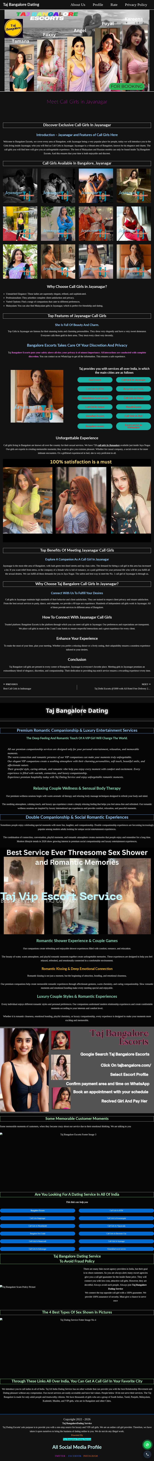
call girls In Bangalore (109, 445)
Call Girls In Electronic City (116, 1234)
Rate (114, 5)
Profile (98, 5)
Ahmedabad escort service (116, 1249)
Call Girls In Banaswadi (37, 1241)
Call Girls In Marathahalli (38, 1226)
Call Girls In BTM (95, 389)
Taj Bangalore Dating (21, 5)
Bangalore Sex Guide (37, 1234)
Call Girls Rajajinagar (37, 1218)
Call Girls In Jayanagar (116, 1241)
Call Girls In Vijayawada (116, 1226)
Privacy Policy (136, 5)
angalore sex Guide (133, 389)
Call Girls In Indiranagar (37, 1249)
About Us (78, 5)
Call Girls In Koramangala (116, 1218)
